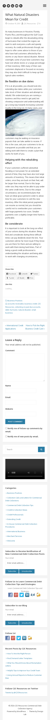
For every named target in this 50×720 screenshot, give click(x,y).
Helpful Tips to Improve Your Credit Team (23, 670)
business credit (31, 304)
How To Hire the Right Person (19, 653)
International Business (16, 531)
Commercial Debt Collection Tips (20, 505)
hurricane (13, 310)
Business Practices (15, 301)
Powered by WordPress (16, 711)
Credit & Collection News (17, 510)
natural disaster (24, 310)
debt (7, 310)
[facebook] (4, 5)
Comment (10, 350)
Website (9, 409)
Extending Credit (14, 519)
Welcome (11, 541)
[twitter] (8, 5)
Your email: (9, 558)
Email (8, 397)
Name (8, 385)
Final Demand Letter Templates (19, 658)
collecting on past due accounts (27, 307)
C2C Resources (29, 23)
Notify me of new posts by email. (23, 436)
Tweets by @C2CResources (16, 692)
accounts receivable (16, 304)
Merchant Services (14, 536)
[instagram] (12, 5)
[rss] (20, 5)
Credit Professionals (15, 515)
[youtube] (16, 5)
